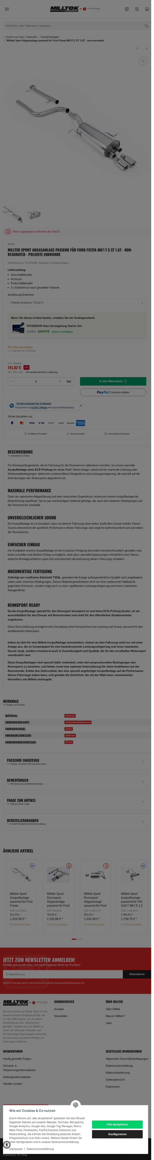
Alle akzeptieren (117, 1124)
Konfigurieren (117, 1134)
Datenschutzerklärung (40, 1148)
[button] (7, 1145)
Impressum (16, 1148)
